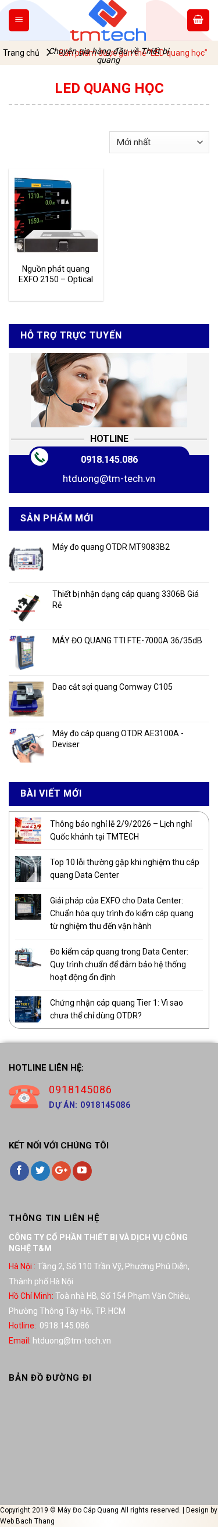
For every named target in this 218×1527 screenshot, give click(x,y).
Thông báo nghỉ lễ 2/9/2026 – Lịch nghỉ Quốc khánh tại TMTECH (121, 830)
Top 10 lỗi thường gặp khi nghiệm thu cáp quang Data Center (124, 869)
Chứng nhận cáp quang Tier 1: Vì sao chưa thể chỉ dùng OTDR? (116, 1009)
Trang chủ (21, 52)
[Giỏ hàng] (198, 20)
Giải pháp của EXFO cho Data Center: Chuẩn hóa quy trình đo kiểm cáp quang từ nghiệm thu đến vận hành (122, 913)
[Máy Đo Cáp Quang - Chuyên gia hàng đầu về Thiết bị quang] (108, 20)
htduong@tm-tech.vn (109, 478)
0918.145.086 (109, 459)
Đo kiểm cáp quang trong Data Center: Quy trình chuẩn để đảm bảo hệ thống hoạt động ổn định (119, 964)
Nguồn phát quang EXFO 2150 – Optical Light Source (56, 274)
